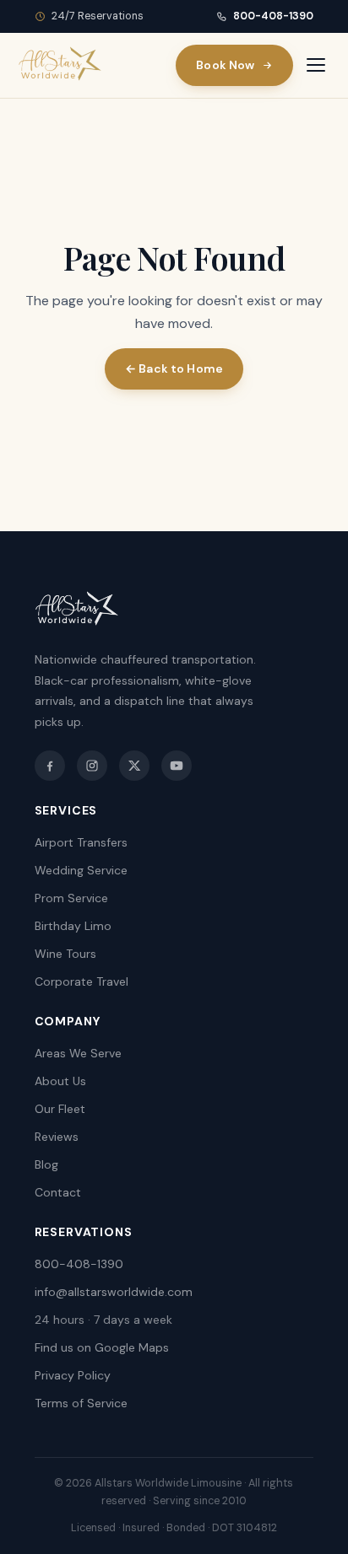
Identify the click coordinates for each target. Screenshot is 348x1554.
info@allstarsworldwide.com (114, 1291)
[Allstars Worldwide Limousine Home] (60, 65)
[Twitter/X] (134, 765)
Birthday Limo (73, 925)
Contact (58, 1192)
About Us (60, 1081)
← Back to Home (174, 368)
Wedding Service (81, 870)
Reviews (57, 1136)
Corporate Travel (81, 981)
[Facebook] (50, 765)
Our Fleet (60, 1108)
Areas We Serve (78, 1053)
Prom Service (71, 898)
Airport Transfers (81, 842)
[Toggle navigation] (316, 65)
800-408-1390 (273, 16)
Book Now (225, 65)
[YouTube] (176, 765)
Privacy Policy (73, 1375)
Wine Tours (65, 953)
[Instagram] (92, 765)
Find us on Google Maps (102, 1347)
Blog (46, 1164)
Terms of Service (81, 1403)
